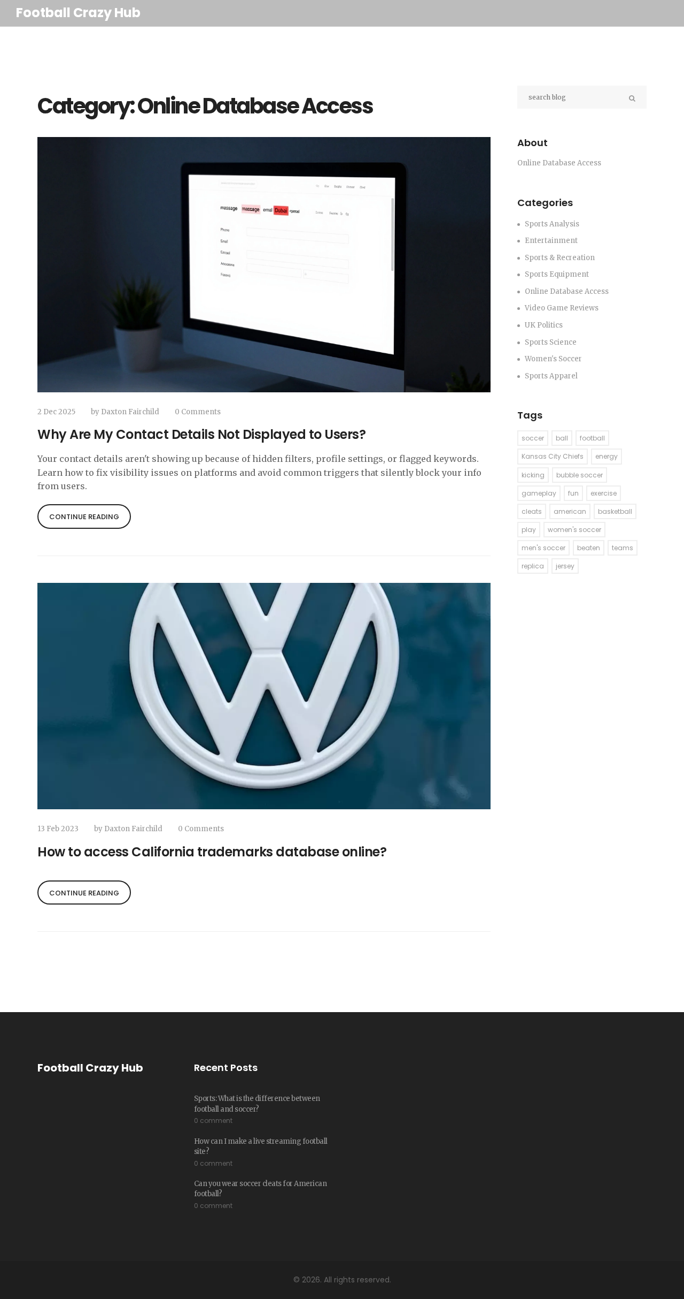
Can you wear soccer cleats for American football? (260, 1189)
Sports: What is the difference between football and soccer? (257, 1104)
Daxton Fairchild (130, 411)
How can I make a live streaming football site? (261, 1147)
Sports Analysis (552, 224)
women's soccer (574, 529)
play (529, 529)
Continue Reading (84, 517)
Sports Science (551, 342)
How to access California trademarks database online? (211, 852)
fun (573, 493)
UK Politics (544, 325)
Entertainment (551, 240)
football (592, 438)
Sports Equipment (557, 274)
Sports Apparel (551, 376)
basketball (615, 511)
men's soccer (543, 547)
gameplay (539, 493)
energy (606, 456)
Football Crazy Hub (78, 12)
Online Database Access (567, 291)
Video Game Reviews (561, 308)
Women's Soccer (553, 358)
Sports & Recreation (560, 257)
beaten (588, 547)
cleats (532, 511)
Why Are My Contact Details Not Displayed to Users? (201, 434)
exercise (603, 493)
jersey (565, 566)
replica (533, 566)
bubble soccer (579, 475)
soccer (533, 438)
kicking (533, 475)
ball (562, 438)
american (570, 511)
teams (622, 547)
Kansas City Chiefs (553, 456)
